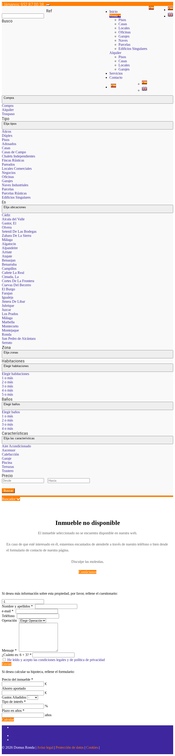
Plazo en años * (13, 711)
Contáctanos (87, 572)
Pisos (122, 20)
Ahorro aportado (14, 688)
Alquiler (115, 53)
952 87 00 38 (23, 4)
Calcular (8, 719)
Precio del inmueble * (17, 679)
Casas (122, 24)
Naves (123, 40)
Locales (124, 28)
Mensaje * (9, 650)
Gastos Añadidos (14, 697)
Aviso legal (45, 747)
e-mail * (7, 611)
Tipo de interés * (14, 702)
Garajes (123, 36)
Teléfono (8, 616)
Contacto (115, 77)
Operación (9, 620)
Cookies (92, 747)
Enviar (6, 664)
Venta (113, 16)
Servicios (116, 73)
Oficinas (124, 32)
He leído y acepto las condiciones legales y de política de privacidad (56, 660)
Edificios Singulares (132, 49)
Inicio (113, 12)
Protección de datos (70, 747)
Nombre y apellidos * (17, 606)
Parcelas (124, 44)
